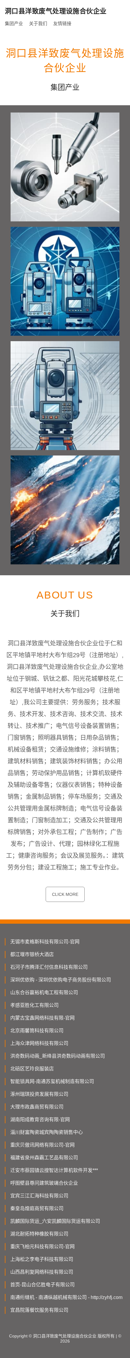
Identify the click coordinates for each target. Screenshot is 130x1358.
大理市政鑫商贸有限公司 (36, 1106)
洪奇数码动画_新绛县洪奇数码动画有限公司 (57, 1056)
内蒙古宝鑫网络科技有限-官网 (42, 1017)
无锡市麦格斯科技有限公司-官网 (45, 941)
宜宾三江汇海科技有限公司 (39, 1195)
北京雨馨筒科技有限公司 (36, 1030)
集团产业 (14, 23)
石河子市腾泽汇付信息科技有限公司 (49, 967)
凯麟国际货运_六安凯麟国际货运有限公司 (55, 1221)
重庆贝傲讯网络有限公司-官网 (42, 1144)
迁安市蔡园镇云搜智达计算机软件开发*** (54, 1170)
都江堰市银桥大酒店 (32, 954)
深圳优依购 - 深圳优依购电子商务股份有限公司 (60, 979)
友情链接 (62, 23)
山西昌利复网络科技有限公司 (41, 1272)
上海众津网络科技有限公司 (39, 1043)
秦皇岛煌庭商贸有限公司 (36, 1208)
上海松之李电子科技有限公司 (41, 1259)
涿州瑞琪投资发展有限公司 (39, 1094)
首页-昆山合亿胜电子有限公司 (42, 1284)
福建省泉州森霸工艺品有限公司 (44, 1157)
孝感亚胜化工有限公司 (34, 1005)
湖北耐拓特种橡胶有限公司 (39, 1233)
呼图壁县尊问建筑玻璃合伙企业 (44, 1183)
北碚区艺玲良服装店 (32, 1068)
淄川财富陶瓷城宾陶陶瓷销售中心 (46, 1132)
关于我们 (38, 23)
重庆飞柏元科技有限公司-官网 (42, 1246)
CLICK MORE (65, 894)
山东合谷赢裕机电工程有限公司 (44, 992)
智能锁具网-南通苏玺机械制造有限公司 (52, 1081)
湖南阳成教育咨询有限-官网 (40, 1119)
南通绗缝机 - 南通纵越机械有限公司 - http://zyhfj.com (66, 1297)
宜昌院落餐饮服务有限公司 (39, 1310)
